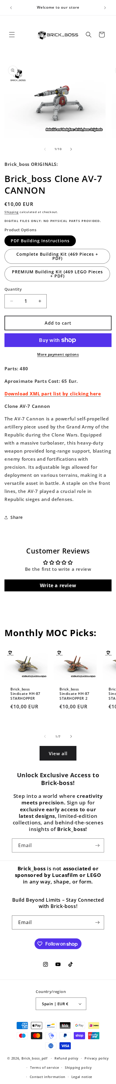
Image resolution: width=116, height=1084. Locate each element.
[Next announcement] (105, 7)
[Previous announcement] (11, 7)
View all (58, 753)
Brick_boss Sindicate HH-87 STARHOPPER (25, 694)
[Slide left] (44, 149)
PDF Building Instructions (40, 240)
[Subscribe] (97, 845)
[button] (11, 34)
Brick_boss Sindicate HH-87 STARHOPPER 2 (74, 694)
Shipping (11, 212)
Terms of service (44, 1067)
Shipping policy (78, 1067)
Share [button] (16, 517)
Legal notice (81, 1076)
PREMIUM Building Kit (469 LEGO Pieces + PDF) (57, 274)
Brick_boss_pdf (34, 1058)
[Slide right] (71, 149)
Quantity (13, 289)
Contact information (47, 1076)
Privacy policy (96, 1058)
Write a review (58, 585)
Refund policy (66, 1058)
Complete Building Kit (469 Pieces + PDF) (57, 256)
